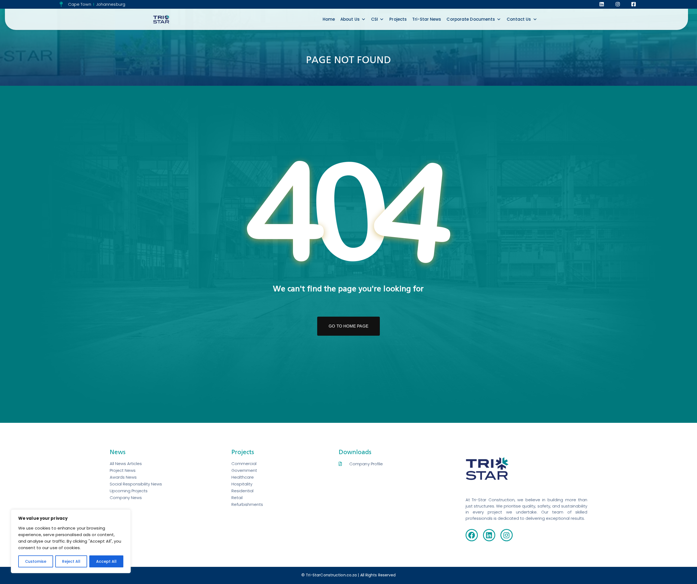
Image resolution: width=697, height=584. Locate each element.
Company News (126, 498)
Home (329, 19)
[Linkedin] (489, 535)
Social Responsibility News (136, 484)
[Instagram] (506, 535)
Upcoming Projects (129, 491)
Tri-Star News (426, 19)
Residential (242, 491)
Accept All (106, 561)
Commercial (243, 463)
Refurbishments (247, 504)
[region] (71, 541)
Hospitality (241, 484)
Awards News (123, 477)
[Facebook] (472, 535)
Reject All (71, 561)
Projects (398, 19)
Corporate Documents (471, 19)
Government (244, 470)
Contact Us (519, 19)
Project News (123, 470)
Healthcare (242, 477)
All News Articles (126, 463)
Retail (237, 498)
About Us (350, 19)
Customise (35, 561)
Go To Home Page (348, 326)
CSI (374, 19)
